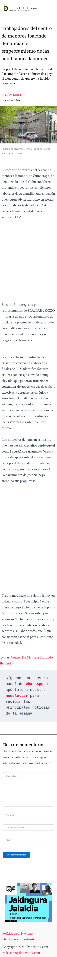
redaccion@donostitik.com (21, 952)
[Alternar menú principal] (49, 8)
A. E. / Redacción (11, 95)
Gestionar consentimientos (21, 939)
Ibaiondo (6, 663)
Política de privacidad (17, 933)
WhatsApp (34, 684)
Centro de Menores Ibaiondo (32, 657)
